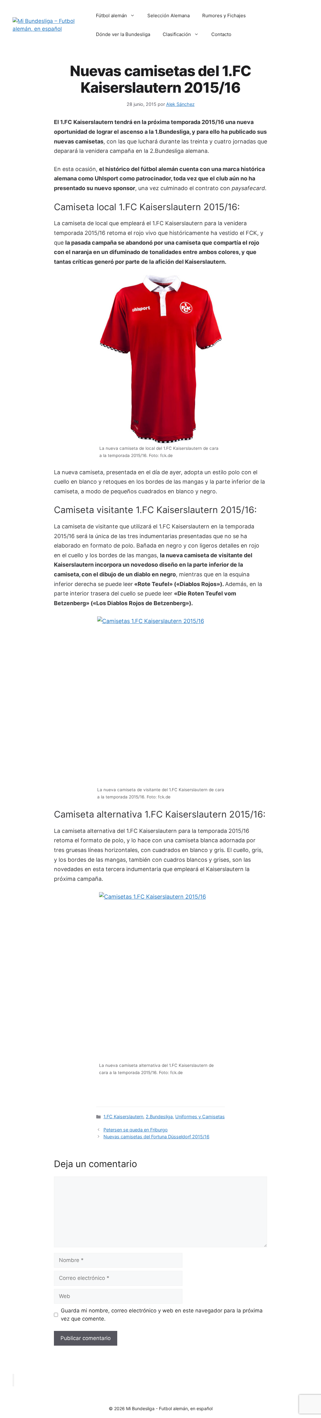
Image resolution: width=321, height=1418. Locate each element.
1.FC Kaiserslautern (123, 1116)
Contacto (221, 34)
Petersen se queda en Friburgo (135, 1129)
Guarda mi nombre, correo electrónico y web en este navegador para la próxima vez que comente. (162, 1314)
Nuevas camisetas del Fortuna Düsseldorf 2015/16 (156, 1136)
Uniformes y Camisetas (200, 1116)
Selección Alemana (168, 15)
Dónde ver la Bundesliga (123, 34)
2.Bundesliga (159, 1116)
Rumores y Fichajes (224, 15)
